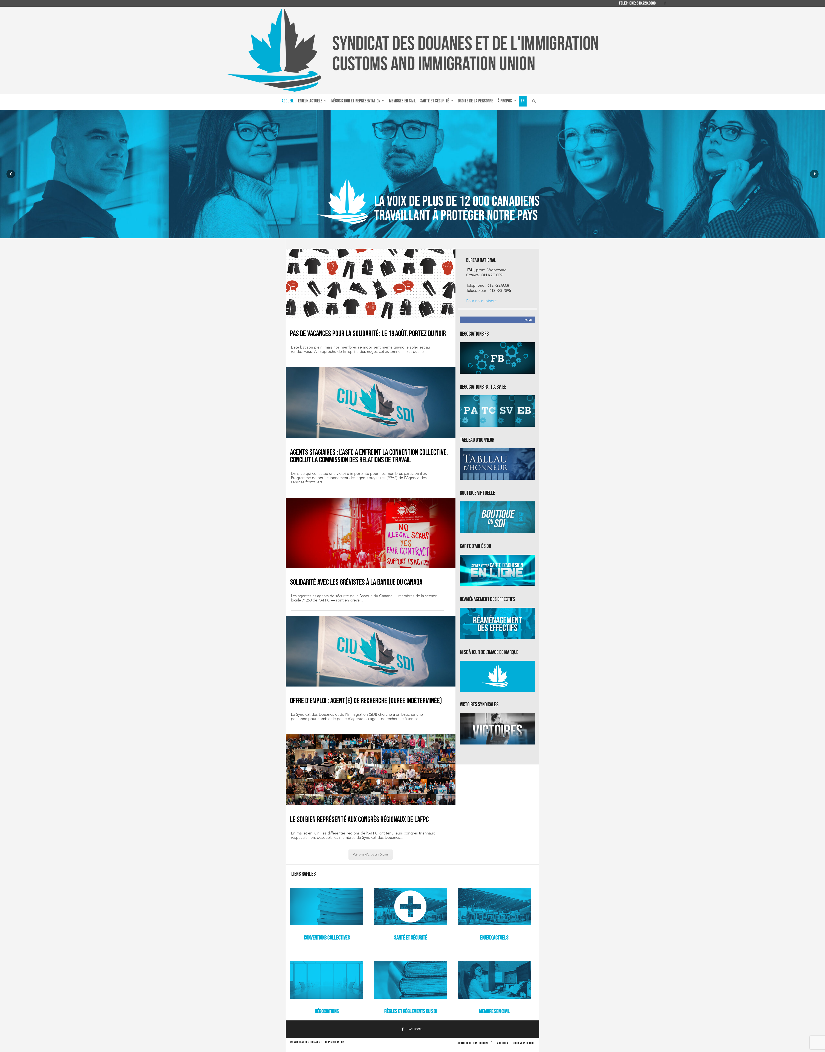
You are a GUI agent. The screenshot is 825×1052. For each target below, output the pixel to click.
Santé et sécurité (434, 101)
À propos (505, 101)
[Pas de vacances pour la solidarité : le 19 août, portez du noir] (370, 284)
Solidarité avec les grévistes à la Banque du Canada (356, 582)
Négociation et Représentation (355, 101)
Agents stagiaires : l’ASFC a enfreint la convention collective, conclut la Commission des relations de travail (369, 456)
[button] (534, 102)
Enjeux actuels (310, 101)
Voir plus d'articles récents (370, 854)
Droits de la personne (475, 101)
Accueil (288, 101)
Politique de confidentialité (474, 1043)
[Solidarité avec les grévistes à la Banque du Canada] (370, 533)
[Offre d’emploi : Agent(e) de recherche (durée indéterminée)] (370, 651)
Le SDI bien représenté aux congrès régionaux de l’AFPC (359, 819)
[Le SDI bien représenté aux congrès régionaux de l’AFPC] (370, 769)
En (522, 101)
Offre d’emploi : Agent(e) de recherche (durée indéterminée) (366, 701)
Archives (502, 1043)
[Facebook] (665, 3)
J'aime (528, 319)
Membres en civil (402, 101)
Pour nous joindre (481, 300)
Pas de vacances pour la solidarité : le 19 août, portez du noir (368, 333)
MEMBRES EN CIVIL (494, 1011)
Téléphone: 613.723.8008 (637, 3)
